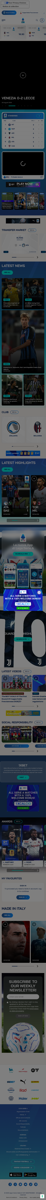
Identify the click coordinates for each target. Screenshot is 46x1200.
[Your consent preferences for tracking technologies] (42, 1196)
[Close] (39, 592)
